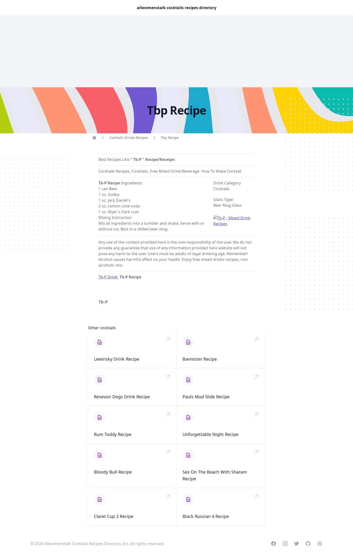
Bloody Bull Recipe (113, 472)
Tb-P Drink (108, 277)
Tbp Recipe (170, 137)
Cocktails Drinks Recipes (128, 137)
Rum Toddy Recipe (112, 434)
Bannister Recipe (200, 359)
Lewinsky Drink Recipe (116, 359)
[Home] (94, 137)
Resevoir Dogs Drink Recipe (122, 396)
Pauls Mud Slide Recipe (206, 396)
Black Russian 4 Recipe (206, 516)
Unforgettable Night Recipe (210, 434)
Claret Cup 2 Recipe (113, 516)
